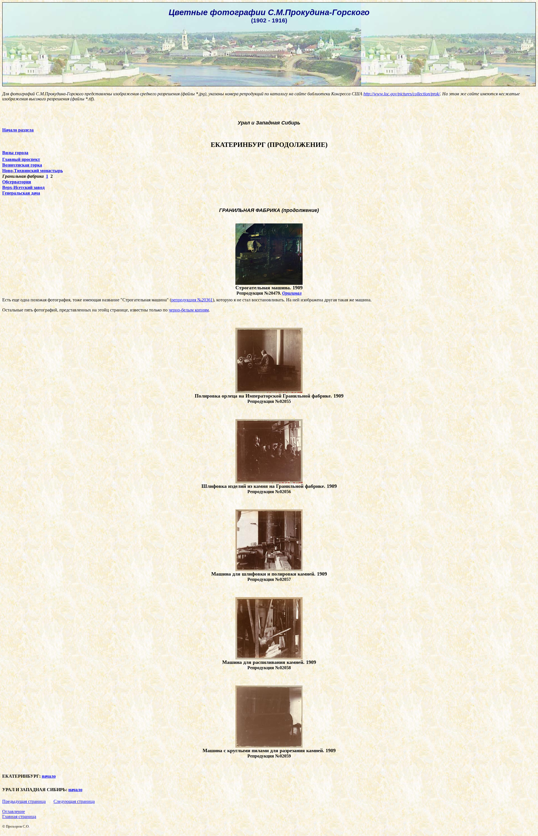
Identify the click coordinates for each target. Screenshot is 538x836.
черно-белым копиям (189, 310)
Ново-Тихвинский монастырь (32, 170)
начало (49, 776)
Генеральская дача (21, 193)
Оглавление (13, 811)
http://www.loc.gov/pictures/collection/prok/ (401, 93)
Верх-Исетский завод (23, 187)
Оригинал (292, 293)
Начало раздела (18, 130)
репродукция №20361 (192, 299)
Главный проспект (21, 159)
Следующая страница (74, 801)
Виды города (15, 152)
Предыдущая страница (24, 801)
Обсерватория (16, 181)
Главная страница (19, 816)
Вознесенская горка (22, 165)
